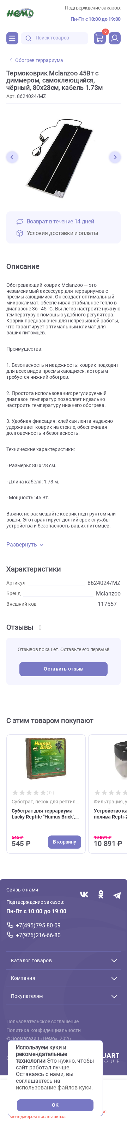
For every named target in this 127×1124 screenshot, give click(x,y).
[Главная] (20, 14)
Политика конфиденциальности (43, 1030)
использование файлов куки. (54, 1087)
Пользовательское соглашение (42, 1022)
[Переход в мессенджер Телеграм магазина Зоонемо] (117, 895)
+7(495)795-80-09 (38, 925)
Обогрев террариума (39, 60)
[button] (12, 157)
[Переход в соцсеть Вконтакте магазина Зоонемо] (84, 895)
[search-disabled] (28, 38)
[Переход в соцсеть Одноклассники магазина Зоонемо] (100, 895)
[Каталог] (12, 38)
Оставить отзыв (63, 669)
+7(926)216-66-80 (38, 935)
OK (55, 1105)
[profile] (115, 38)
